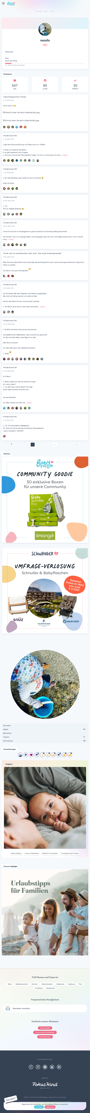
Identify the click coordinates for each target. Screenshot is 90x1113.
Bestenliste (7, 733)
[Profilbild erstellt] (20, 756)
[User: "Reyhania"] (37, 359)
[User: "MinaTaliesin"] (4, 359)
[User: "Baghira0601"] (16, 188)
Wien (10, 984)
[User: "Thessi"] (12, 127)
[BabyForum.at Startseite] (11, 4)
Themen (44, 737)
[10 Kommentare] (26, 756)
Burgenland (50, 988)
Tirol (80, 984)
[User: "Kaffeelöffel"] (4, 127)
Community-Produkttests (45, 1032)
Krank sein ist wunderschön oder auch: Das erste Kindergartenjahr (32, 253)
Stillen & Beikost (16, 853)
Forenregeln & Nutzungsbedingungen (31, 1102)
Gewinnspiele (45, 1028)
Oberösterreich (47, 984)
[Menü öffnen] (3, 3)
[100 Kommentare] (37, 756)
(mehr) (65, 155)
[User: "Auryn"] (4, 276)
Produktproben (45, 1037)
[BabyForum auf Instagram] (45, 1067)
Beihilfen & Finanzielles (50, 853)
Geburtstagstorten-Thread (14, 97)
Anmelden (39, 1107)
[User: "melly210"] (12, 276)
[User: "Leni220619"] (12, 214)
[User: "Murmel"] (8, 214)
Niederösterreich (22, 984)
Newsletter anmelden (21, 1008)
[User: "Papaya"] (37, 160)
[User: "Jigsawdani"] (8, 312)
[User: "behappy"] (8, 160)
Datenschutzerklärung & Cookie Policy (58, 1102)
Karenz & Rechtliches (32, 853)
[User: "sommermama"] (21, 359)
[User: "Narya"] (21, 160)
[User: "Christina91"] (12, 160)
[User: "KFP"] (16, 160)
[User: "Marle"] (29, 160)
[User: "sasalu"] (45, 29)
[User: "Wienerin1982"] (21, 127)
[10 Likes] (31, 756)
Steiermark (60, 984)
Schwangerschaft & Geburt (70, 853)
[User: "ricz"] (4, 214)
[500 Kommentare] (58, 756)
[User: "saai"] (21, 244)
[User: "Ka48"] (8, 127)
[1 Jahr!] (42, 756)
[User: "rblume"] (25, 127)
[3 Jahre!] (53, 756)
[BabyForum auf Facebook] (31, 1067)
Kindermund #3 (10, 135)
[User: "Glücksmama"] (33, 160)
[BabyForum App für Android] (59, 1067)
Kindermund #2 (10, 223)
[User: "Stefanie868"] (41, 359)
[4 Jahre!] (64, 756)
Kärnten (35, 984)
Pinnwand (7, 725)
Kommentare (44, 741)
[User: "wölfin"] (16, 244)
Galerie (44, 729)
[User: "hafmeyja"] (25, 244)
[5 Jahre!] (69, 756)
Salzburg (71, 984)
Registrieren (50, 1107)
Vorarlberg (38, 988)
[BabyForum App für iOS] (52, 1067)
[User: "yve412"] (4, 160)
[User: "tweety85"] (8, 276)
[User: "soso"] (16, 127)
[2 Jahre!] (47, 756)
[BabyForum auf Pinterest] (38, 1067)
